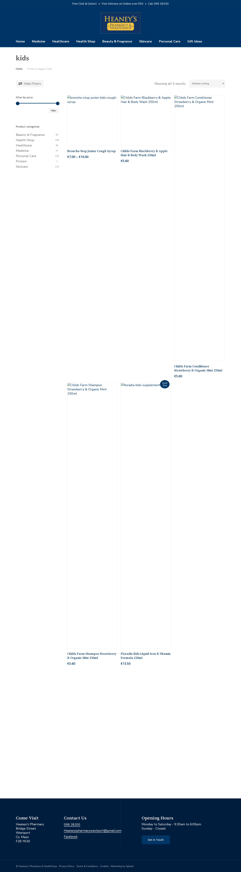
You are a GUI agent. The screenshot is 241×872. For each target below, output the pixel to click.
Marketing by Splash (122, 866)
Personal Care (26, 156)
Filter (53, 110)
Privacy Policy (66, 866)
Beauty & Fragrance (30, 135)
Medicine (22, 151)
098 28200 (72, 824)
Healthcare (24, 145)
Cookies (104, 866)
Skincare (22, 166)
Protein (21, 161)
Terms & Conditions (87, 866)
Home (19, 69)
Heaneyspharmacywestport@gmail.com (92, 830)
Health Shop (25, 140)
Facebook (70, 837)
